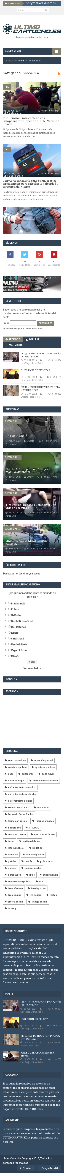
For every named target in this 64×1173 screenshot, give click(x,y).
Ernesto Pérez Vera (18, 807)
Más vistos (15, 345)
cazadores (27, 774)
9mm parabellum (17, 760)
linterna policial (16, 848)
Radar (14, 632)
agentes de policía (45, 767)
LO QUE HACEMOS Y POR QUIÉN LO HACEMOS (42, 3)
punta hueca (14, 874)
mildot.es (37, 848)
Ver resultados (32, 668)
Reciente (14, 339)
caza (10, 774)
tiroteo (53, 895)
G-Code (16, 615)
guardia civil (14, 827)
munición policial (35, 854)
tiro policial (35, 895)
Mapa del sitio (51, 1168)
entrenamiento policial (20, 800)
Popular (34, 339)
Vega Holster (19, 650)
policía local (46, 861)
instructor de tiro (17, 834)
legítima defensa (31, 841)
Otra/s (15, 656)
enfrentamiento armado (45, 780)
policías (12, 868)
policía (28, 861)
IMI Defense (18, 626)
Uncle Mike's (19, 644)
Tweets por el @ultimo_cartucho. (22, 573)
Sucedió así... (12, 421)
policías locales (33, 868)
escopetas (43, 807)
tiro (41, 881)
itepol (11, 841)
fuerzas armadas (45, 821)
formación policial (17, 821)
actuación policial (43, 760)
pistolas (12, 861)
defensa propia (16, 780)
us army (12, 908)
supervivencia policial (19, 881)
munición (13, 854)
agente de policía (17, 767)
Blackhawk (18, 603)
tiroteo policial (15, 901)
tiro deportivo (38, 888)
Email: (6, 323)
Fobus (15, 609)
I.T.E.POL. (34, 827)
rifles (32, 874)
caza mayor (48, 774)
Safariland (17, 638)
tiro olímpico (14, 895)
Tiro (6, 87)
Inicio (21, 60)
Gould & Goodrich (22, 621)
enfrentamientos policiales (22, 794)
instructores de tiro (44, 834)
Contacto (28, 1168)
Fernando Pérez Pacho (20, 814)
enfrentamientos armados (22, 787)
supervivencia (50, 874)
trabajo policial (39, 901)
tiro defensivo (15, 888)
